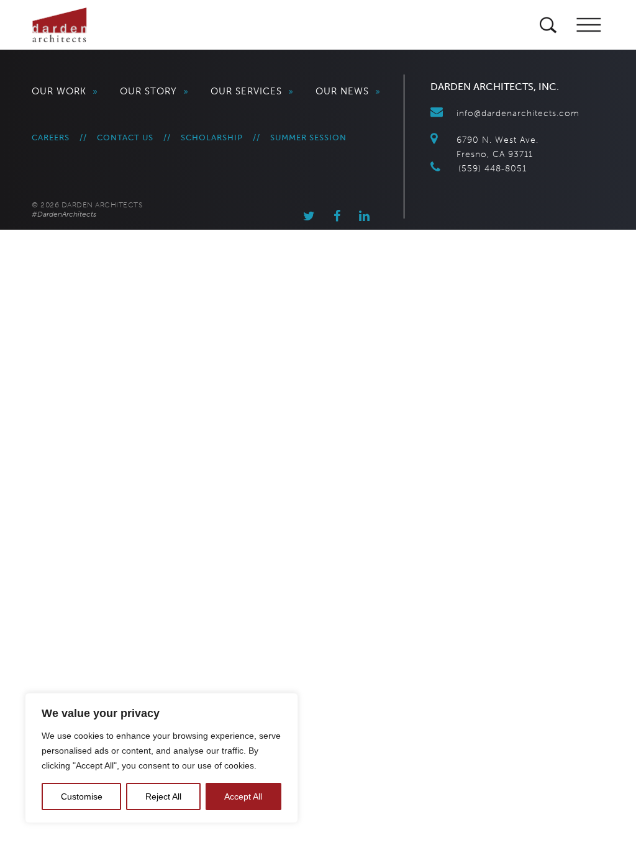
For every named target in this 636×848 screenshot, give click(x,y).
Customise (81, 796)
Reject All (163, 796)
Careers (51, 137)
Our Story (154, 91)
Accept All (243, 796)
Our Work (65, 91)
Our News (348, 91)
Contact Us (125, 137)
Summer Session (308, 137)
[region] (161, 758)
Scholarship (212, 137)
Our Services (252, 91)
